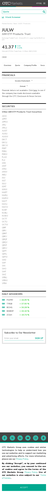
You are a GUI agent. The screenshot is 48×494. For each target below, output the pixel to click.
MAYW (5, 207)
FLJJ (3, 160)
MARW (5, 198)
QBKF (4, 233)
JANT (4, 166)
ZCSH (9, 315)
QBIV (4, 230)
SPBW (5, 280)
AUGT (4, 130)
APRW (5, 122)
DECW (5, 145)
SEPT (4, 251)
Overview (7, 65)
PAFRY (10, 300)
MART (4, 192)
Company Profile (30, 65)
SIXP (4, 271)
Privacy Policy (22, 459)
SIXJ (3, 265)
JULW (20, 24)
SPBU (4, 277)
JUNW (4, 189)
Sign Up (39, 338)
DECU (4, 142)
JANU (4, 169)
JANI (4, 163)
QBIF (4, 227)
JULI (3, 177)
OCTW (5, 224)
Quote (17, 65)
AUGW (5, 136)
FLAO (4, 157)
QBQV (5, 242)
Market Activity (7, 24)
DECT (4, 139)
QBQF (4, 239)
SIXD (4, 259)
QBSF (4, 245)
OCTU (4, 221)
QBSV (4, 248)
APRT (4, 119)
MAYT (4, 201)
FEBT (4, 148)
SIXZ (4, 274)
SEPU (4, 254)
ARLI (4, 125)
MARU (5, 195)
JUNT (4, 186)
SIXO (4, 268)
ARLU (4, 127)
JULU (4, 183)
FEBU (4, 151)
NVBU (4, 213)
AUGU (5, 133)
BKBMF (10, 311)
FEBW (5, 154)
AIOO (4, 116)
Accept (24, 487)
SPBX (4, 283)
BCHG (9, 307)
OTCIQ (39, 3)
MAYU (4, 204)
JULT (4, 180)
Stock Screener (12, 17)
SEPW (5, 257)
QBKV (4, 236)
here (35, 90)
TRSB (9, 303)
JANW (4, 171)
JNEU (4, 174)
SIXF (4, 262)
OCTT (4, 218)
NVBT (4, 210)
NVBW (5, 215)
